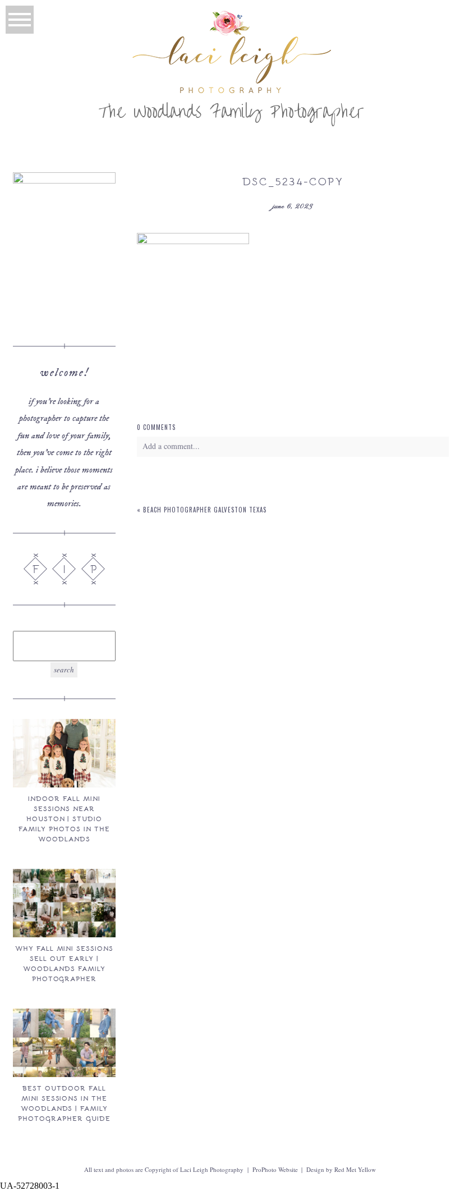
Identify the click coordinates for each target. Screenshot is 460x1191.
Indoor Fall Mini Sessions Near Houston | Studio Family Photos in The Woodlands (64, 818)
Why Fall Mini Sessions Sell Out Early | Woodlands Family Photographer (64, 963)
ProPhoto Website (275, 1169)
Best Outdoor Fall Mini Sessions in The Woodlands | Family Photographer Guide (64, 1103)
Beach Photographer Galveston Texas (204, 509)
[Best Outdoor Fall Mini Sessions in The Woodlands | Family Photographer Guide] (64, 1043)
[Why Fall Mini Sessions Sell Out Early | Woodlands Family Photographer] (64, 903)
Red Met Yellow (355, 1169)
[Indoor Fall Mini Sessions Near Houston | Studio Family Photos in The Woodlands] (64, 753)
